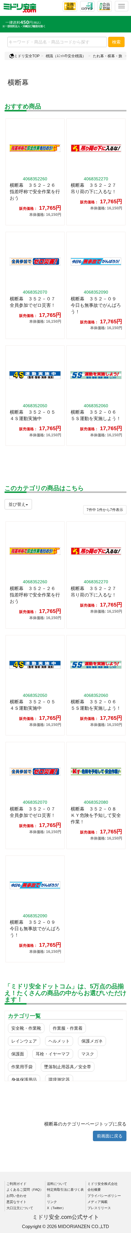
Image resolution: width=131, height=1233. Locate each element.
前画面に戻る (109, 1135)
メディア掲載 (97, 1202)
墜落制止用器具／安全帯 (67, 1066)
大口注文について (19, 1208)
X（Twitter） (56, 1208)
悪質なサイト (16, 1202)
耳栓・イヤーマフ (53, 1053)
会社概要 (94, 1189)
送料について (57, 1184)
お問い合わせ (16, 1195)
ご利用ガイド (16, 1184)
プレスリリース (99, 1208)
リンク (52, 1202)
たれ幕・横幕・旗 (107, 56)
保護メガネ (92, 1041)
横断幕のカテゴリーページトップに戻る (85, 1123)
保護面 (17, 1053)
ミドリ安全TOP (27, 56)
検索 (116, 41)
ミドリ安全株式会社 (102, 1184)
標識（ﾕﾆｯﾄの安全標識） (66, 56)
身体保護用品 (24, 1079)
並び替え (17, 504)
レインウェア (24, 1041)
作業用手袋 (22, 1066)
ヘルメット (59, 1041)
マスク (87, 1053)
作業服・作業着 (68, 1028)
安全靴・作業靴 (26, 1028)
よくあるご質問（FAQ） (24, 1189)
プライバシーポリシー (104, 1195)
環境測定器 (59, 1079)
